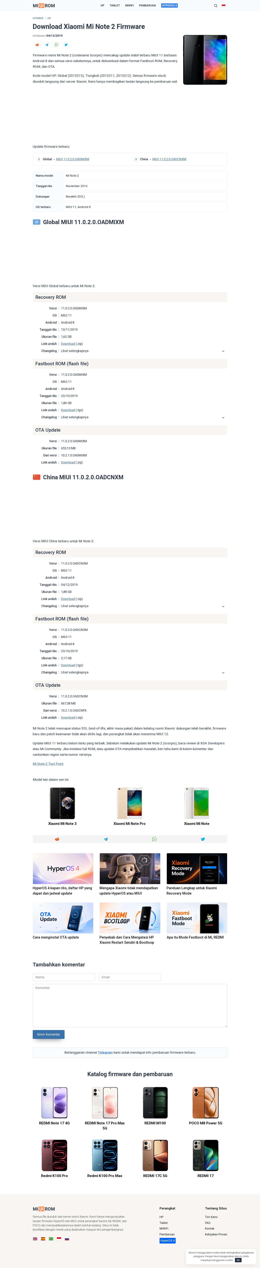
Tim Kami (211, 1217)
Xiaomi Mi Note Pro (130, 824)
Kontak (209, 1228)
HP (102, 5)
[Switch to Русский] (67, 1239)
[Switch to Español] (43, 1239)
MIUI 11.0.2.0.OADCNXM (169, 159)
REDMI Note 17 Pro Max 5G (105, 1125)
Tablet (115, 5)
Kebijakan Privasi (216, 1234)
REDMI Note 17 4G (54, 1123)
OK (238, 1260)
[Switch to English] (35, 1239)
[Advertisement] (130, 115)
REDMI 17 (206, 1176)
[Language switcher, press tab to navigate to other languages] (223, 5)
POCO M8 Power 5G (205, 1123)
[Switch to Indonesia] (59, 1239)
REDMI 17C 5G (155, 1176)
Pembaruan (147, 5)
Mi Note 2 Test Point (48, 764)
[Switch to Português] (51, 1239)
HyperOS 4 (169, 5)
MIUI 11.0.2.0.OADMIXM (72, 159)
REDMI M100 (155, 1123)
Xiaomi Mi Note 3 (62, 824)
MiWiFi (129, 5)
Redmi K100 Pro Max (104, 1176)
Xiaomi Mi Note (196, 824)
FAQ (207, 1223)
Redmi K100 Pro (54, 1176)
